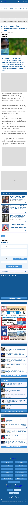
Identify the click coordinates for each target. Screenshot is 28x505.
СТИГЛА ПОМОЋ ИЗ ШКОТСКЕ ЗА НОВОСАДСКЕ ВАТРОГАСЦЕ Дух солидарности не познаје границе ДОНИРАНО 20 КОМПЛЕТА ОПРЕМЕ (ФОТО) (14, 384)
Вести (2, 5)
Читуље (14, 481)
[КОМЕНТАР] (6, 271)
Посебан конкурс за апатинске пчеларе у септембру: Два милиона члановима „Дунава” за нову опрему (14, 371)
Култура (7, 475)
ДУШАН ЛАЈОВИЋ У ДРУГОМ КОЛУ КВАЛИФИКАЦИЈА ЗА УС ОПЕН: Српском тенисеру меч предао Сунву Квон (14, 442)
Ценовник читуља (16, 499)
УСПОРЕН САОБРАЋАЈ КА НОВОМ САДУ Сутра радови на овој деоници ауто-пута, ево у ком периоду (14, 227)
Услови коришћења (4, 258)
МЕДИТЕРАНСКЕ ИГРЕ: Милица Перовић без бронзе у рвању (14, 436)
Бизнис (14, 5)
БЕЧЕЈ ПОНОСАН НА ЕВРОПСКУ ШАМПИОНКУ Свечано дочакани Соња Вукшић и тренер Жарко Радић (14, 349)
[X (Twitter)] (14, 497)
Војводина (7, 472)
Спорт (26, 5)
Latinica (10, 490)
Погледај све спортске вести (14, 446)
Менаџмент (3, 499)
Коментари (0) (5, 36)
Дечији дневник (20, 478)
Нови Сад (21, 468)
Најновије (8, 5)
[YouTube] (16, 497)
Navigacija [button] (26, 1)
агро (6, 8)
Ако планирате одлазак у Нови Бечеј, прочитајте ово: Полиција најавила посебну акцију (14, 360)
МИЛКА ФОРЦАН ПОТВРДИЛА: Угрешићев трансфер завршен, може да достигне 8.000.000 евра (14, 425)
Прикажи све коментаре (14, 266)
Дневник (6, 34)
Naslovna (14, 493)
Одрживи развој (20, 472)
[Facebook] (9, 497)
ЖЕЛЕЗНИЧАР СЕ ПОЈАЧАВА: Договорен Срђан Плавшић (14, 420)
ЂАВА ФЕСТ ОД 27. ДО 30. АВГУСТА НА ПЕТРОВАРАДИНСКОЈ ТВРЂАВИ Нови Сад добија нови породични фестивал (14, 401)
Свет (7, 242)
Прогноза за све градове (14, 298)
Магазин (21, 475)
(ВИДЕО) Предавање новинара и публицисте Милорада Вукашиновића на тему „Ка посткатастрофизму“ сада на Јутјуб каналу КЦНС (14, 407)
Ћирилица (17, 490)
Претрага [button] (23, 1)
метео (3, 8)
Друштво (20, 5)
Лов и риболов (7, 478)
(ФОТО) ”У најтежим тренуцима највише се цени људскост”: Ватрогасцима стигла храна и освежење (14, 395)
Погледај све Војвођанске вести (14, 375)
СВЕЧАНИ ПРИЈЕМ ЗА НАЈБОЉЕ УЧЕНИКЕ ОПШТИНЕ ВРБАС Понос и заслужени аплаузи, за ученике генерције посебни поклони (14, 366)
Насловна (3, 21)
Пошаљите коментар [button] (20, 258)
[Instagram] (12, 497)
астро (11, 8)
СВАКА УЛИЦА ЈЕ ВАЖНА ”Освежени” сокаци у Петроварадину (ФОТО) (14, 390)
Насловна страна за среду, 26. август (14, 323)
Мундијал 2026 (18, 8)
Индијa (3, 236)
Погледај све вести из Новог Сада (14, 411)
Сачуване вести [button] (20, 1)
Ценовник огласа (9, 499)
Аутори (22, 499)
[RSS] (18, 497)
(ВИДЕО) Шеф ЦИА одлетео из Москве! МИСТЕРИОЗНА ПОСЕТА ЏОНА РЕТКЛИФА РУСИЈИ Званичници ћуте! (14, 199)
